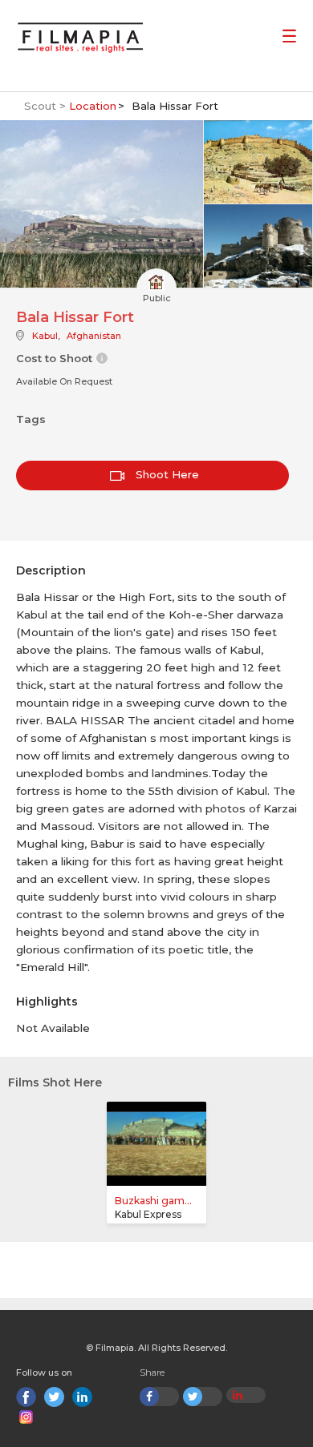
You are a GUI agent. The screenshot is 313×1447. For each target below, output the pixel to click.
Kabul (45, 335)
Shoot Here (165, 474)
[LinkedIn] (82, 1397)
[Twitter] (54, 1397)
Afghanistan (94, 335)
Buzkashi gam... (153, 1201)
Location (92, 105)
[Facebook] (26, 1397)
